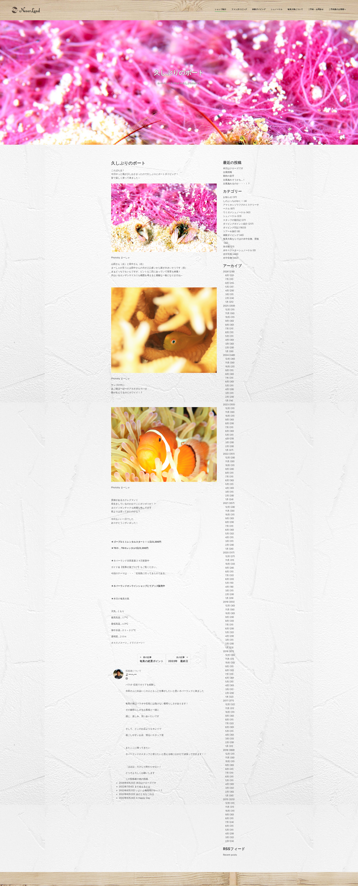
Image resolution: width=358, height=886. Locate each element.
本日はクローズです (146, 782)
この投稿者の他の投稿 (137, 778)
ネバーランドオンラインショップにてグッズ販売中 (139, 585)
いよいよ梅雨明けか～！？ (149, 790)
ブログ (176, 83)
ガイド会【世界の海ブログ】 (125, 567)
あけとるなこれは (145, 794)
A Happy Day (143, 797)
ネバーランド (163, 83)
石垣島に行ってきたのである (150, 573)
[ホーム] (26, 12)
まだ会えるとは (142, 786)
